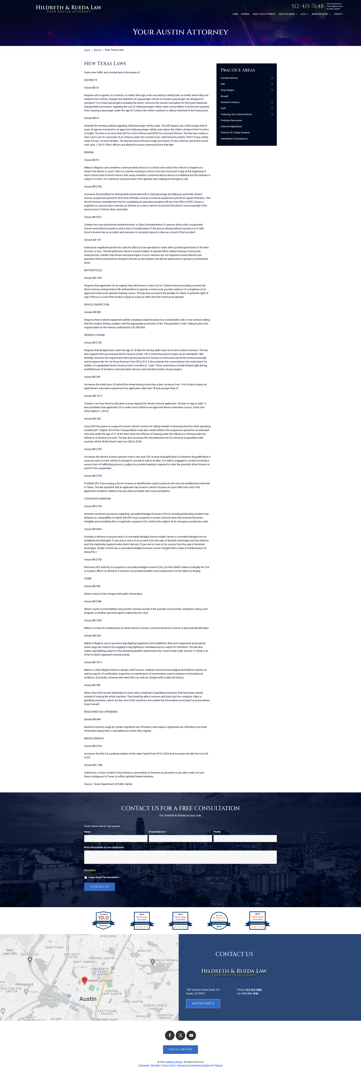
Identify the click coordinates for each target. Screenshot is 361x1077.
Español (245, 14)
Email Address (157, 831)
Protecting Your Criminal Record (236, 114)
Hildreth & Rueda (174, 1062)
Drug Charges (227, 90)
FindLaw (218, 1065)
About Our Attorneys (264, 14)
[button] (358, 1056)
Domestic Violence (230, 102)
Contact (338, 14)
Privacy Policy (169, 1065)
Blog (303, 14)
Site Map (155, 1065)
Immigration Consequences (234, 138)
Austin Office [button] (203, 1004)
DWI (223, 84)
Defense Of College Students (235, 132)
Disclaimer (90, 870)
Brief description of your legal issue (104, 847)
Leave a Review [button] (181, 1049)
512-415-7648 (307, 6)
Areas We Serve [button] (320, 14)
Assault (224, 96)
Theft (223, 108)
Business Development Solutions (194, 1065)
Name (87, 831)
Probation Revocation (231, 120)
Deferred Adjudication (231, 126)
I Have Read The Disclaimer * (104, 877)
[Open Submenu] (272, 78)
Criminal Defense (229, 78)
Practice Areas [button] (287, 14)
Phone (217, 831)
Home (235, 14)
